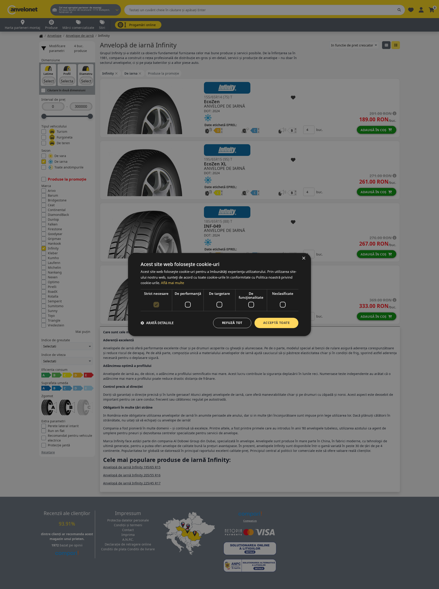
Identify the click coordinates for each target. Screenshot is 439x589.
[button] (157, 323)
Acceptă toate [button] (276, 322)
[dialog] (219, 294)
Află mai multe (172, 283)
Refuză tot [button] (232, 322)
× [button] (303, 258)
